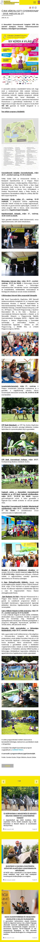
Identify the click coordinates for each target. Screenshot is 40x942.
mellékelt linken (17, 750)
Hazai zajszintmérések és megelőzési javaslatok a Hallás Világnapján (20, 918)
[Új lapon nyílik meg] (32, 8)
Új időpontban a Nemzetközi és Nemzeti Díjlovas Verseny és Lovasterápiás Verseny (20, 816)
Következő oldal (36, 782)
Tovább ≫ (34, 829)
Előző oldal (3, 782)
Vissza (7, 766)
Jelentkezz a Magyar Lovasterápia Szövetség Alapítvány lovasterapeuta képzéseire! (20, 868)
